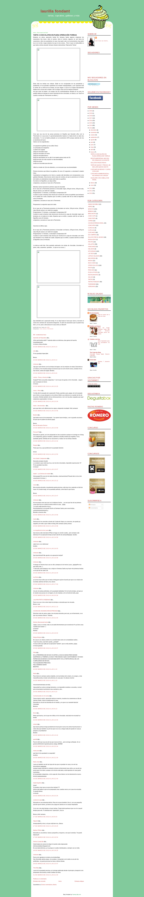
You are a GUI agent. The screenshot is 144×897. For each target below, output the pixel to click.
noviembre (94, 132)
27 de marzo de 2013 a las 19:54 (45, 837)
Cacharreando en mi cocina (41, 696)
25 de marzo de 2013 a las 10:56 (45, 410)
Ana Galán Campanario (40, 458)
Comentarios (94, 508)
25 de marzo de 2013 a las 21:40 (45, 618)
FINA (34, 652)
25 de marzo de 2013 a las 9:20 (45, 373)
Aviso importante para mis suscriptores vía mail (104, 342)
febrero (93, 182)
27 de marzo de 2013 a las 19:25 (45, 826)
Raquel (35, 445)
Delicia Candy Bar (38, 841)
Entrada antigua (79, 881)
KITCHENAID (92, 251)
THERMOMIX (50, 328)
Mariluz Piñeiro (37, 830)
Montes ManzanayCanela (40, 622)
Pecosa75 (36, 432)
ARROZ (90, 206)
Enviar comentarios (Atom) (49, 884)
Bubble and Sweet (95, 326)
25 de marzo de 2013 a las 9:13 (45, 346)
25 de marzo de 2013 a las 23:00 (45, 633)
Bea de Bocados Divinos (40, 425)
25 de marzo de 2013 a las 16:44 (45, 573)
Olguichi (35, 821)
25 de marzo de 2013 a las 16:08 (45, 557)
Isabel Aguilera (37, 783)
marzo (92, 152)
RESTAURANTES (93, 274)
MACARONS (92, 258)
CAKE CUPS (92, 216)
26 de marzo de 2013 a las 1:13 (45, 680)
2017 (90, 118)
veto (34, 351)
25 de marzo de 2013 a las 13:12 (45, 480)
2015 (90, 123)
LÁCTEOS (91, 253)
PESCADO (91, 270)
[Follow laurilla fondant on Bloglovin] (94, 85)
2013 (90, 128)
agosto (93, 139)
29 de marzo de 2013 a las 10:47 (45, 863)
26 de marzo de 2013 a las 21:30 (45, 757)
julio (92, 142)
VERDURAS (91, 286)
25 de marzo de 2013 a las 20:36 (45, 595)
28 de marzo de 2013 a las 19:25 (45, 850)
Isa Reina (36, 577)
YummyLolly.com (76, 894)
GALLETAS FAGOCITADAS (98, 162)
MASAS (90, 260)
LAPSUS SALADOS (94, 256)
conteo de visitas (92, 384)
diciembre (93, 130)
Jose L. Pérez (37, 390)
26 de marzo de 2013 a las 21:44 (45, 778)
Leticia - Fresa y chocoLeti (40, 377)
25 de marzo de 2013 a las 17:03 (45, 584)
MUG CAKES (92, 263)
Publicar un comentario (39, 878)
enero (92, 185)
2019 (90, 113)
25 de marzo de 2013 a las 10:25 (45, 386)
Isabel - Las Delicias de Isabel (41, 473)
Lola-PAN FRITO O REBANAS (41, 599)
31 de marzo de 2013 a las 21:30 (45, 875)
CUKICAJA (91, 227)
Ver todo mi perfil (101, 40)
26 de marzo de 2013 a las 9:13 (45, 708)
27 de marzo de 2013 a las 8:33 (45, 816)
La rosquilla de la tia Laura (40, 530)
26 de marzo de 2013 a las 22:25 (45, 795)
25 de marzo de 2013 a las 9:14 (45, 360)
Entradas (93, 504)
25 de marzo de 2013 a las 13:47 (45, 495)
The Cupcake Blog (95, 352)
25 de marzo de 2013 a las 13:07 (45, 469)
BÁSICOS (91, 209)
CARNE (90, 220)
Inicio (60, 881)
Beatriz (35, 415)
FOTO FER (93, 360)
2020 (90, 110)
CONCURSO (92, 225)
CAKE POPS (91, 218)
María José (36, 762)
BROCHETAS (92, 213)
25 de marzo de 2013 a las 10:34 (45, 401)
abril (92, 149)
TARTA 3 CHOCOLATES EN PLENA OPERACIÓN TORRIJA (55, 35)
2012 (90, 188)
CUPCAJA (91, 230)
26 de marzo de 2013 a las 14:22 (45, 735)
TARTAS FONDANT (93, 281)
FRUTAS (90, 241)
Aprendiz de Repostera (39, 337)
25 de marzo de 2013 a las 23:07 (45, 648)
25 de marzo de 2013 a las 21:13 (45, 606)
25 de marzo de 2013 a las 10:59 (45, 427)
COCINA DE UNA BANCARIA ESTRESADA (45, 611)
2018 (90, 115)
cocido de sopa (37, 800)
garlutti (35, 739)
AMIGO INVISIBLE (93, 204)
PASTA (90, 267)
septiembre (94, 137)
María (34, 673)
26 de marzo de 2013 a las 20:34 (45, 746)
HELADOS (91, 249)
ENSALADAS (92, 239)
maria (34, 519)
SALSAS (90, 277)
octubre (93, 135)
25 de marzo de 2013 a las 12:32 (45, 441)
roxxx (34, 485)
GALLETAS (91, 244)
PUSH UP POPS (93, 272)
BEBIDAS (91, 211)
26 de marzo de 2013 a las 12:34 (45, 720)
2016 (90, 120)
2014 (90, 125)
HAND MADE (92, 246)
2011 (90, 190)
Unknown (36, 364)
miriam (35, 724)
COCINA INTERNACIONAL (96, 223)
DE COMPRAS (92, 234)
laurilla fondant (55, 11)
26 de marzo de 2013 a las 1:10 (45, 669)
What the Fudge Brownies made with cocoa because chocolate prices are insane (104, 330)
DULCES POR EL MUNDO (96, 237)
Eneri (34, 713)
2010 (90, 193)
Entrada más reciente (39, 881)
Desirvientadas (94, 313)
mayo (92, 147)
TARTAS (90, 279)
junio (92, 144)
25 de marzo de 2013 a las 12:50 (45, 454)
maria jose (36, 750)
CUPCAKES (91, 232)
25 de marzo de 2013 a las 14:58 (45, 526)
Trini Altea (36, 867)
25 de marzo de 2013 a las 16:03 (45, 548)
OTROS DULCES (43, 328)
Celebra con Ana (95, 339)
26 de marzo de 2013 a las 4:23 (45, 691)
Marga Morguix (37, 637)
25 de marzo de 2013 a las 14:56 (45, 514)
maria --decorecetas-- (39, 405)
